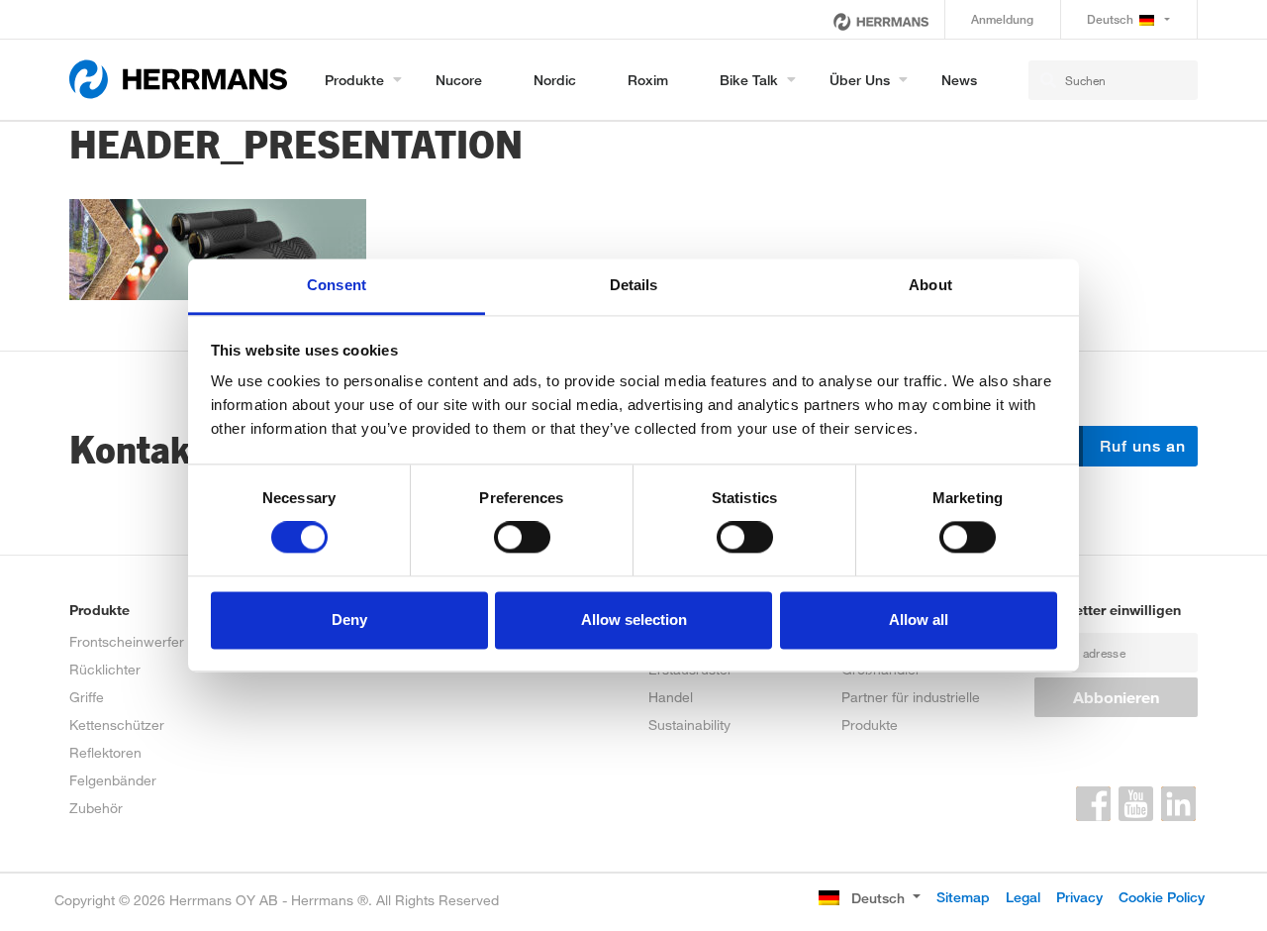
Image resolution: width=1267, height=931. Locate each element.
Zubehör (96, 807)
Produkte (354, 79)
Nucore (459, 79)
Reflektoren (105, 752)
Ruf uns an (1140, 446)
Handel (670, 696)
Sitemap (963, 896)
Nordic (555, 79)
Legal (1023, 896)
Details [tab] (634, 284)
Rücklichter (105, 669)
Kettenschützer (116, 724)
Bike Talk (749, 79)
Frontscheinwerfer (126, 641)
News (959, 79)
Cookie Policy (1162, 896)
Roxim (648, 79)
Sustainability (689, 724)
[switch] (522, 538)
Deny (349, 619)
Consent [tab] (336, 284)
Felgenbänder (112, 780)
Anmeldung (1002, 19)
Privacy (1079, 896)
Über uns (859, 79)
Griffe (86, 696)
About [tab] (930, 284)
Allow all (918, 619)
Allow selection (634, 619)
